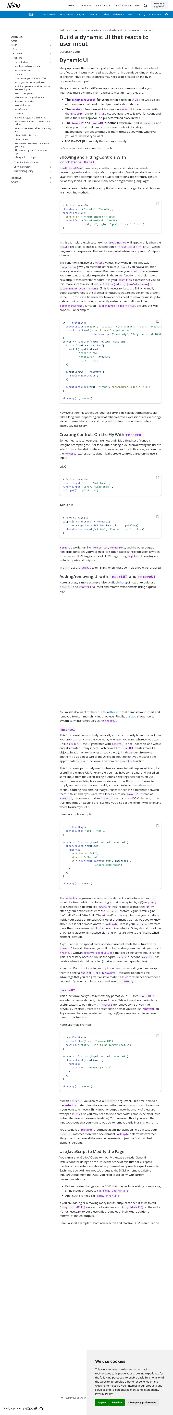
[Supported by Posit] (159, 5)
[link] (104, 1393)
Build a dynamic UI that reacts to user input (129, 30)
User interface (92, 30)
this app (131, 716)
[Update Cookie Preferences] (41, 1408)
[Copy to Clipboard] (157, 204)
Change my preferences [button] (142, 1402)
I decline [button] (117, 1402)
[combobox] (146, 5)
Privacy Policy (104, 1393)
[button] (103, 5)
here (123, 582)
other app (114, 712)
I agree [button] (102, 1402)
